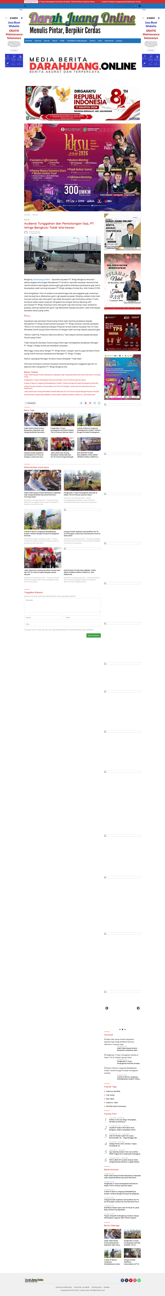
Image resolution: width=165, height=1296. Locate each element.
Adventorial (109, 41)
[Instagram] (135, 1280)
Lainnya (119, 41)
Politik (62, 41)
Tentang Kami (96, 1287)
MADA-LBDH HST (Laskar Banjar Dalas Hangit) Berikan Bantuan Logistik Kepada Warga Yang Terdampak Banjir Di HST (124, 1161)
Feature (92, 41)
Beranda (28, 41)
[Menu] (25, 6)
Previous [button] (107, 1008)
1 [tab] (120, 1029)
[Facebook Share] (81, 403)
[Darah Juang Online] (82, 23)
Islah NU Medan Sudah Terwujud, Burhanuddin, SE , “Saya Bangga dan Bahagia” (123, 1137)
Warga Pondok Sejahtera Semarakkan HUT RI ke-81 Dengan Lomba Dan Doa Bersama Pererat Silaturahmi (59, 387)
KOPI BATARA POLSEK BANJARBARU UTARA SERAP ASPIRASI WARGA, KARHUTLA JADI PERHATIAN (59, 395)
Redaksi (107, 1287)
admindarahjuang (34, 232)
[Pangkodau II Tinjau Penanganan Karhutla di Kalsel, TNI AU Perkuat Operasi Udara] (62, 419)
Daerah (47, 41)
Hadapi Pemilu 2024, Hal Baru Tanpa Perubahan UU (122, 1145)
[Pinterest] (131, 1280)
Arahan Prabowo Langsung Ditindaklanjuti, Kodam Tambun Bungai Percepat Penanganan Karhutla (72, 2)
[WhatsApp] (139, 1280)
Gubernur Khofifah (113, 1091)
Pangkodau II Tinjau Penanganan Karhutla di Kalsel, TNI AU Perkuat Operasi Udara (55, 380)
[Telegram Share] (94, 403)
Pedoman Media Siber (64, 1287)
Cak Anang (110, 1095)
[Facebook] (122, 1280)
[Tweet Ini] (85, 403)
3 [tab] (125, 1029)
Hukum (54, 41)
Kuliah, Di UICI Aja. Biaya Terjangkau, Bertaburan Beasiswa (122, 1121)
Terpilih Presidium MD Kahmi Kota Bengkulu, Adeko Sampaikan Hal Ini (122, 1129)
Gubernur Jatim (112, 1103)
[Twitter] (126, 1280)
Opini (100, 41)
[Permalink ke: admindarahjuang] (26, 232)
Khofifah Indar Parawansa (116, 1106)
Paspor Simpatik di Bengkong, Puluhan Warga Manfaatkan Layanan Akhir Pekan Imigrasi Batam (121, 1217)
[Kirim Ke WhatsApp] (99, 403)
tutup (20, 9)
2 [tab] (122, 1029)
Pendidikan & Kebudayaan (77, 41)
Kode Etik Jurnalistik (81, 1287)
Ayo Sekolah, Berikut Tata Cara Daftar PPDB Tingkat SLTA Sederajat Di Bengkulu (124, 1153)
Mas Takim (110, 1099)
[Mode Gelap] (140, 6)
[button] (135, 6)
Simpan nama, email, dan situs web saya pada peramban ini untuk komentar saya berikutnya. (60, 630)
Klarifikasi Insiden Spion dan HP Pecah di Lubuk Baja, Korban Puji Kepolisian (121, 1209)
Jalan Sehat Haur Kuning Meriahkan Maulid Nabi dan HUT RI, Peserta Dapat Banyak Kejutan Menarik (61, 392)
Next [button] (138, 1008)
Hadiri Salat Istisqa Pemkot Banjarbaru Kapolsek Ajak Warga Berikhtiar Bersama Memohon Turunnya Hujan (62, 376)
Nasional (38, 41)
